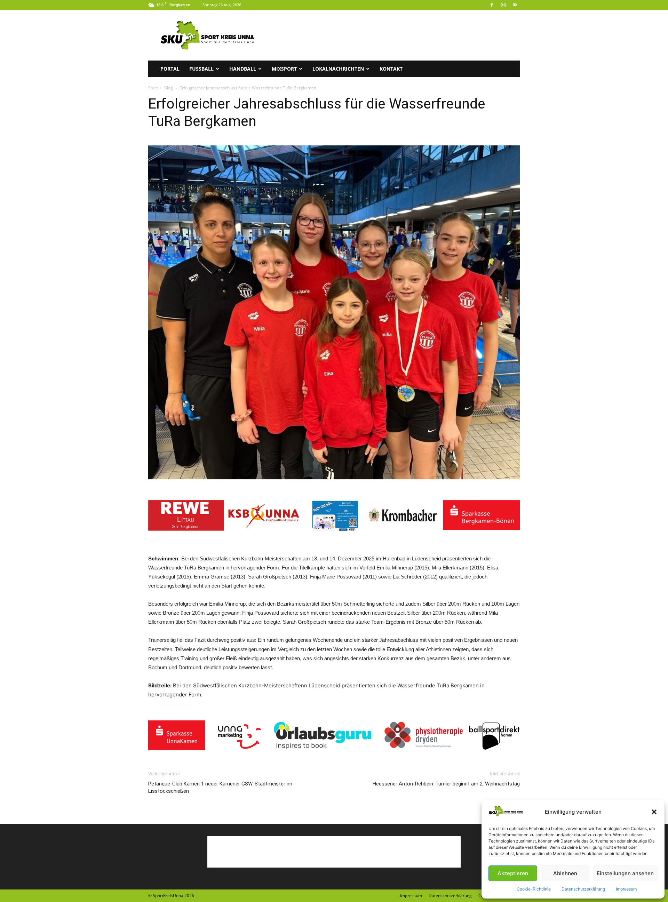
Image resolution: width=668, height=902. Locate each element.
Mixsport (284, 68)
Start (153, 88)
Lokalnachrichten (338, 68)
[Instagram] (503, 5)
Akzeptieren (513, 873)
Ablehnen (565, 873)
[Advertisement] (393, 35)
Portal (170, 68)
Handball (242, 68)
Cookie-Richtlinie (534, 889)
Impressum (626, 889)
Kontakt (391, 68)
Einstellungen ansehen (625, 873)
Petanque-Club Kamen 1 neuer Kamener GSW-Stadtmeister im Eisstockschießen (220, 787)
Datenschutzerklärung (583, 889)
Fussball (201, 68)
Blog (168, 88)
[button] (654, 811)
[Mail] (514, 5)
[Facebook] (491, 5)
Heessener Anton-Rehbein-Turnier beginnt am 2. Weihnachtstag (446, 784)
